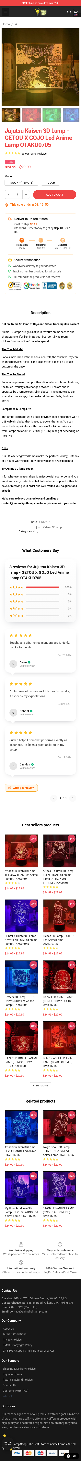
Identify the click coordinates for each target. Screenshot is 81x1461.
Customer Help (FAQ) (16, 1390)
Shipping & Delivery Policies (19, 1368)
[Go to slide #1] (11, 115)
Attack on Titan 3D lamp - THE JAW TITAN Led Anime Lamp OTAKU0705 (21, 874)
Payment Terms (12, 1374)
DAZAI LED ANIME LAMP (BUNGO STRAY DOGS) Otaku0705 (58, 1000)
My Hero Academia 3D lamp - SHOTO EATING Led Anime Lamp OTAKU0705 (21, 1212)
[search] (69, 11)
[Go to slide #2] (31, 115)
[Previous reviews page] (53, 798)
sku (16, 24)
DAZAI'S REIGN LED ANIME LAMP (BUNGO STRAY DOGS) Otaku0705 (21, 1062)
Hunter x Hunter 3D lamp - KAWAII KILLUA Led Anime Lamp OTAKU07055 (21, 939)
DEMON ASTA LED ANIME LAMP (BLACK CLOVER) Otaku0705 (58, 1062)
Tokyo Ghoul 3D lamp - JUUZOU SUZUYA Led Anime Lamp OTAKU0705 (58, 1151)
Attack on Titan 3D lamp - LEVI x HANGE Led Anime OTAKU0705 (21, 1151)
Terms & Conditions (14, 1334)
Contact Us (9, 1385)
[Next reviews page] (72, 798)
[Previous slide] (8, 67)
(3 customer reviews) (35, 153)
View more (40, 1085)
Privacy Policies (12, 1339)
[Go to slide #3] (51, 115)
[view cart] (75, 11)
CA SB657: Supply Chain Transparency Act (28, 1350)
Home (6, 24)
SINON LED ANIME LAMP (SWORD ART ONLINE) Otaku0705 (58, 1212)
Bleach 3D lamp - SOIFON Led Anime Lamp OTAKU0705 (59, 939)
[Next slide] (73, 67)
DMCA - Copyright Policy (17, 1345)
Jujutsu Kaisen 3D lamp (47, 527)
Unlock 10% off (8, 1444)
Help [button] (74, 1456)
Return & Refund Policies (18, 1379)
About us (8, 1328)
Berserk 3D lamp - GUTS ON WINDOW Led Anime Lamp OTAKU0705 (19, 1000)
